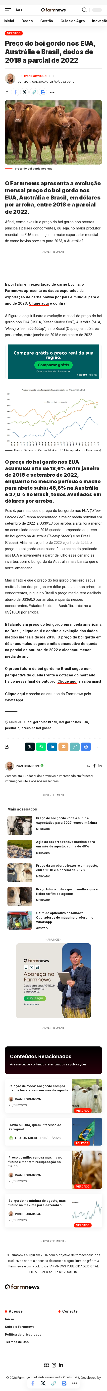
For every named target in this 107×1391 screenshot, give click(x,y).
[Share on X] (24, 92)
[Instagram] (54, 1365)
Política (82, 1143)
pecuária (12, 728)
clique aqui (32, 631)
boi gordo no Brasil (42, 722)
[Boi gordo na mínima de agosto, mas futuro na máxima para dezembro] (87, 1211)
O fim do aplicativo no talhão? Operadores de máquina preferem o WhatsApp (64, 917)
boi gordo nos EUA (73, 722)
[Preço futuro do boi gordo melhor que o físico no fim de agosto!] (19, 896)
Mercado (14, 33)
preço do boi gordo (36, 728)
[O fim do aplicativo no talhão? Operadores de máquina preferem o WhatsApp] (19, 920)
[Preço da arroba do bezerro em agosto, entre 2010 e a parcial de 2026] (19, 872)
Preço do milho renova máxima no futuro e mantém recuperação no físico (35, 1162)
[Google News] (47, 1365)
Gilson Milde (26, 1138)
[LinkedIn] (100, 766)
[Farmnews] (53, 10)
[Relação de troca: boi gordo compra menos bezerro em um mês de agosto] (87, 1096)
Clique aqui (39, 303)
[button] (9, 10)
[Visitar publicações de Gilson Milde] (10, 1137)
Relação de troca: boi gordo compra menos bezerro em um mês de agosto (38, 1088)
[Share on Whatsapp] (41, 747)
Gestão (42, 928)
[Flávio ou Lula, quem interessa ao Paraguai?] (87, 1132)
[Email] (63, 747)
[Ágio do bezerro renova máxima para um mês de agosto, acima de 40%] (19, 849)
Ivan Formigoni (35, 76)
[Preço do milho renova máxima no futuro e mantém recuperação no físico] (87, 1170)
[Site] (89, 766)
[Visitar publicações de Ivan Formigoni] (10, 78)
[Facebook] (94, 766)
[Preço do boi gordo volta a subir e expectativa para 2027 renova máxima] (19, 825)
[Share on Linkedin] (52, 747)
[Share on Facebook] (15, 92)
